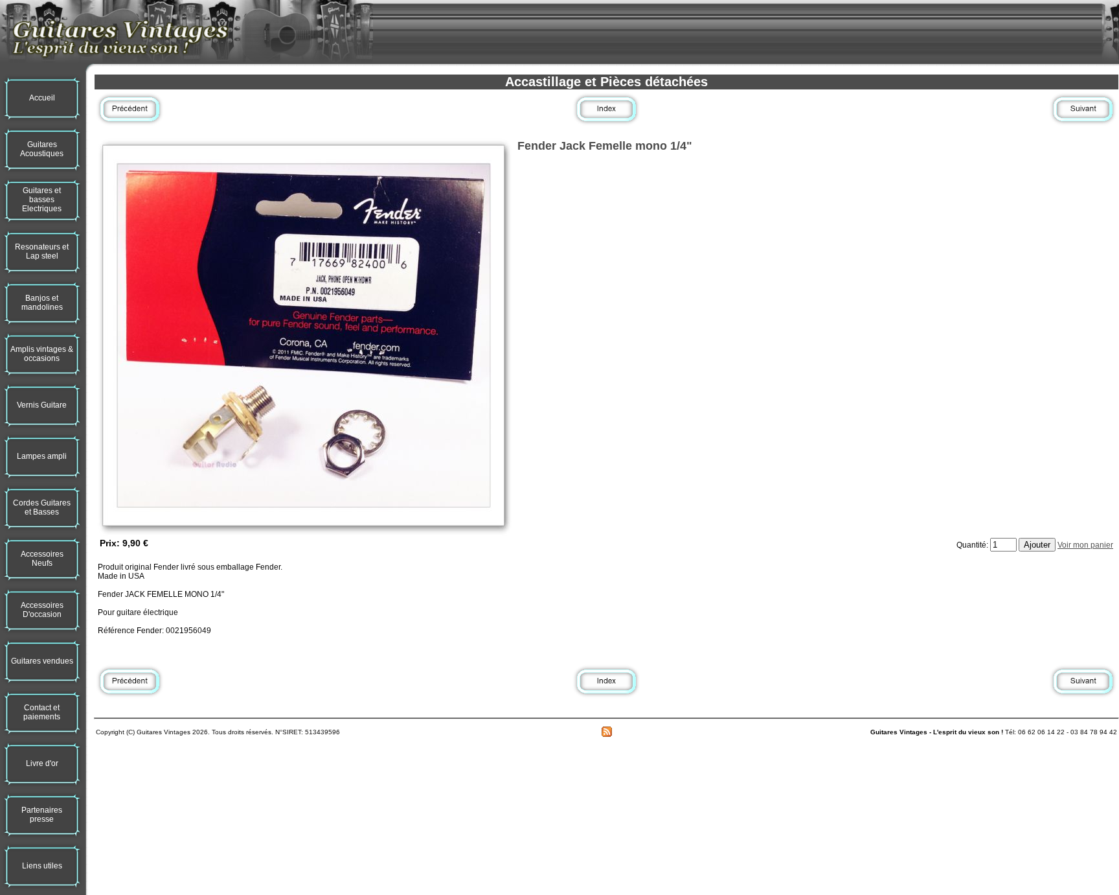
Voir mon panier (1085, 545)
